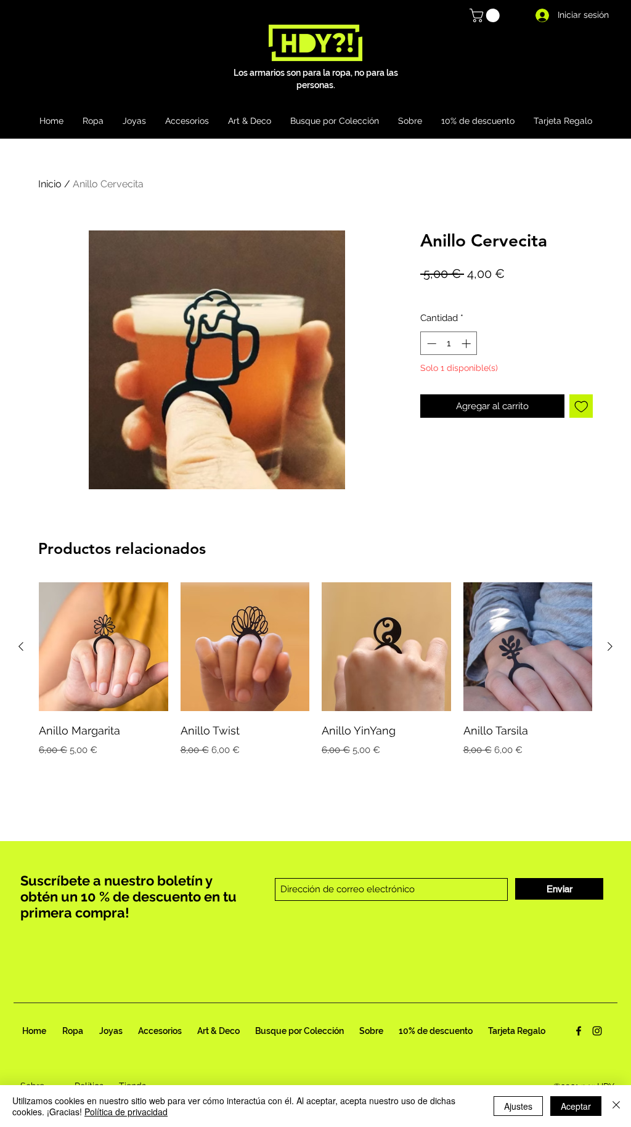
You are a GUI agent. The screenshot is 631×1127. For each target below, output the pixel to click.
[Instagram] (597, 1031)
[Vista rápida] (103, 647)
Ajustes (518, 1106)
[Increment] (467, 343)
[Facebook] (578, 1031)
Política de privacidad (126, 1111)
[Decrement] (430, 343)
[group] (315, 670)
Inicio (50, 184)
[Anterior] (21, 646)
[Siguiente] (610, 646)
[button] (486, 15)
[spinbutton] (449, 343)
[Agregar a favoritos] (581, 406)
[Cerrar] (616, 1106)
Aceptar (576, 1106)
